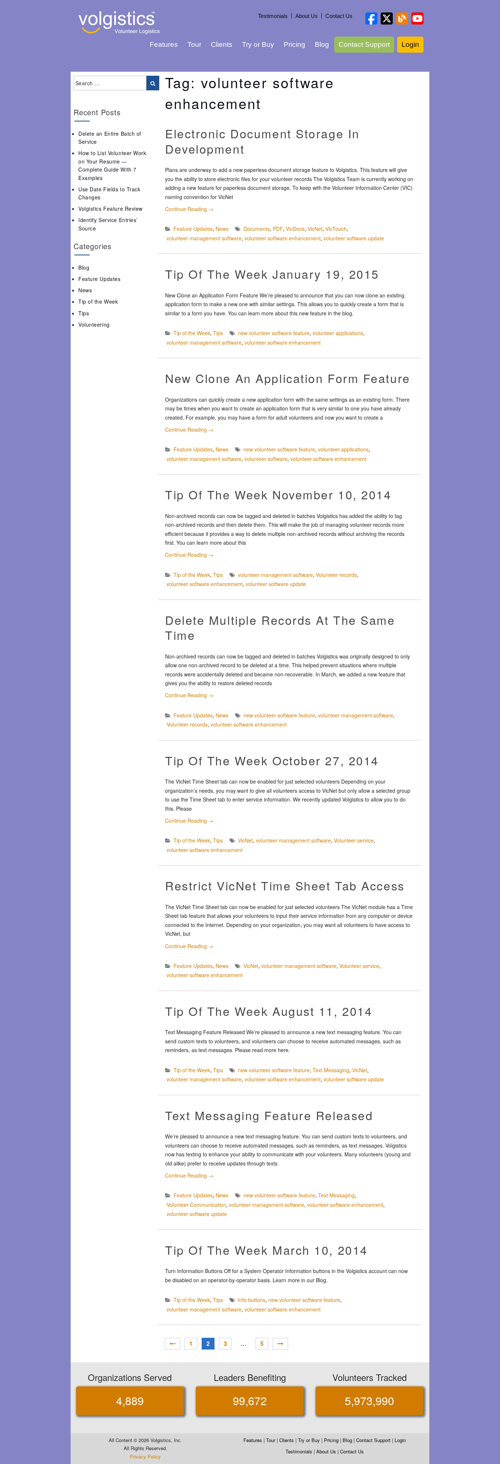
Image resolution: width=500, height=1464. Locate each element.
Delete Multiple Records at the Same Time (280, 627)
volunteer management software (204, 238)
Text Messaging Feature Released (269, 1115)
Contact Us (338, 16)
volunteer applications (338, 333)
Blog (322, 44)
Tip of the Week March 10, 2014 (266, 1249)
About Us (306, 16)
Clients (221, 44)
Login (410, 44)
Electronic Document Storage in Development (262, 141)
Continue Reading (189, 209)
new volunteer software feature (274, 333)
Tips (218, 333)
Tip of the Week (191, 333)
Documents (256, 228)
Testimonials (273, 16)
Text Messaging (331, 1070)
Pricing (294, 44)
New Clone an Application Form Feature (287, 377)
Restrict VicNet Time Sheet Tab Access (285, 885)
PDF (278, 228)
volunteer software (266, 458)
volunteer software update (354, 238)
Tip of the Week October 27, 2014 (272, 760)
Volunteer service (354, 840)
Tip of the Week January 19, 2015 (272, 273)
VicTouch (336, 228)
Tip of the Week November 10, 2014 (278, 494)
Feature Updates (193, 228)
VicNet (314, 228)
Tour (194, 44)
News (222, 228)
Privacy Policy (145, 1456)
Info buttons (251, 1299)
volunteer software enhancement (283, 238)
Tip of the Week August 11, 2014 (268, 1010)
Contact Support (364, 44)
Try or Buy (258, 44)
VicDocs (295, 228)
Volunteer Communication (196, 1204)
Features (164, 44)
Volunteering (94, 324)
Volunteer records (336, 574)
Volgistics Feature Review (110, 208)
